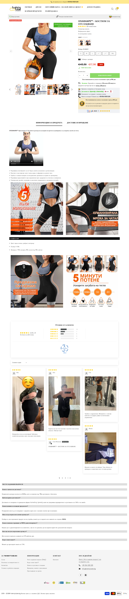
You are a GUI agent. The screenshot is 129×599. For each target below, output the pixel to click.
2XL (105, 53)
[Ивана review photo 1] (100, 448)
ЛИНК (64, 519)
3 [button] (65, 478)
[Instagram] (85, 575)
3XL (113, 53)
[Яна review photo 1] (28, 403)
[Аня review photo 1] (64, 401)
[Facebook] (80, 575)
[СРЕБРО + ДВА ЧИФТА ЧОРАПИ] (88, 43)
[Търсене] (112, 9)
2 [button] (62, 478)
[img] (16, 370)
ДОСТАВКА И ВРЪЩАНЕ (77, 122)
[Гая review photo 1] (100, 393)
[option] (64, 2)
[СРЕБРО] (81, 43)
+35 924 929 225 (87, 565)
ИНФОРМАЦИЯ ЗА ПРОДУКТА (49, 122)
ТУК (23, 544)
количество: (81, 71)
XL (98, 53)
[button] (11, 51)
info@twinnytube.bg (89, 569)
